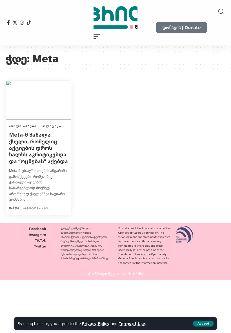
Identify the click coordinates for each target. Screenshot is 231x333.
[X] (15, 22)
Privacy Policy (96, 323)
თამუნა (14, 207)
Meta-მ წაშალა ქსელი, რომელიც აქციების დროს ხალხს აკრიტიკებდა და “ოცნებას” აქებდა (38, 148)
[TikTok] (28, 22)
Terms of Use (132, 323)
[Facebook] (8, 22)
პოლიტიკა (51, 126)
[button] (203, 324)
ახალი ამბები (23, 126)
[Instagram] (22, 22)
